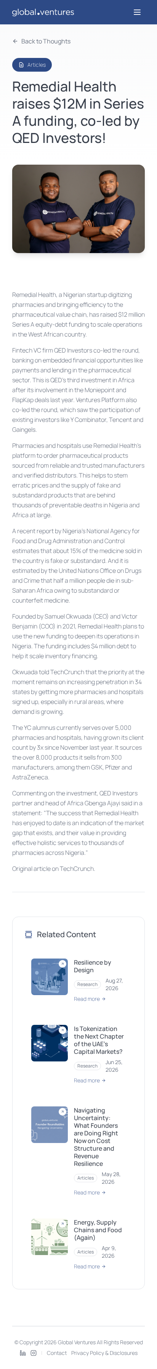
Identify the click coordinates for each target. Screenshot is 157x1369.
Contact (57, 1352)
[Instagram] (33, 1353)
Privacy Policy (87, 1352)
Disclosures (124, 1352)
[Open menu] (137, 12)
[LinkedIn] (23, 1353)
